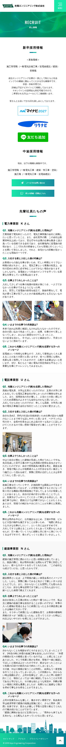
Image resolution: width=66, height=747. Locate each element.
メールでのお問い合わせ (35, 183)
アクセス (22, 739)
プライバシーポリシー (38, 739)
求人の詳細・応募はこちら (35, 193)
